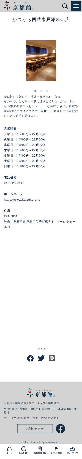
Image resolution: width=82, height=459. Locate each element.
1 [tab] (35, 91)
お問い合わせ (35, 428)
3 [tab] (47, 91)
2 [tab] (41, 91)
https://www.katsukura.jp (22, 199)
